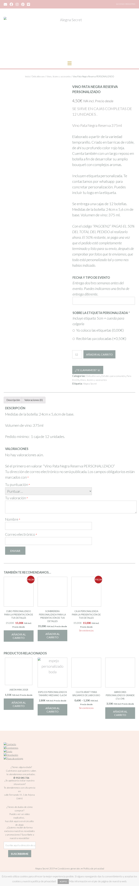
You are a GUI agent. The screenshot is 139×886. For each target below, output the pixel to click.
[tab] (13, 400)
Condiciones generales (69, 868)
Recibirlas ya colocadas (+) (100, 338)
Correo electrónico (21, 534)
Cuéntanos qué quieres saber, (21, 770)
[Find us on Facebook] (11, 4)
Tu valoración (16, 498)
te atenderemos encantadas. (21, 774)
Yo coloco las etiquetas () (99, 330)
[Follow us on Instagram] (17, 4)
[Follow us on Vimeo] (28, 4)
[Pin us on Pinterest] (22, 4)
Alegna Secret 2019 (45, 868)
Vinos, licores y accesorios (58, 76)
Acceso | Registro (125, 4)
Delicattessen (38, 76)
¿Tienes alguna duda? (21, 767)
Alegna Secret (90, 383)
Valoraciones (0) (33, 399)
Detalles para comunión (113, 376)
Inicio (27, 76)
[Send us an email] (5, 4)
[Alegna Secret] (69, 35)
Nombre (12, 519)
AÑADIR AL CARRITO (99, 354)
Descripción (13, 399)
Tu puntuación (17, 484)
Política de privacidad (93, 868)
